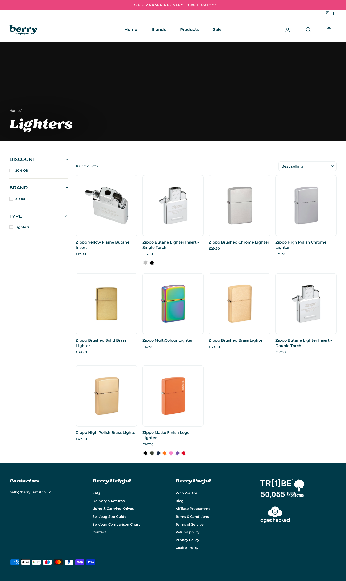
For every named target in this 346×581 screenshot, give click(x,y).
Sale (217, 29)
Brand (18, 188)
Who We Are (186, 493)
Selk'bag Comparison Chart (116, 524)
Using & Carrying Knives (113, 508)
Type (15, 216)
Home (131, 29)
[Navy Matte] (158, 453)
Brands (158, 29)
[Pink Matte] (171, 453)
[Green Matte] (152, 453)
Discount (22, 159)
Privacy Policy (187, 540)
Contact (99, 532)
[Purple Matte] (177, 453)
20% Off (21, 170)
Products (189, 29)
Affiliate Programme (193, 508)
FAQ (96, 493)
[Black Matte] (145, 453)
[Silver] (145, 263)
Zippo (20, 199)
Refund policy (187, 532)
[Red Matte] (183, 453)
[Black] (152, 263)
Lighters (22, 227)
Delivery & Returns (109, 501)
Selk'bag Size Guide (109, 517)
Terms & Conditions (192, 517)
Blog (180, 501)
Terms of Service (190, 524)
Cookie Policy (187, 548)
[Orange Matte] (164, 453)
